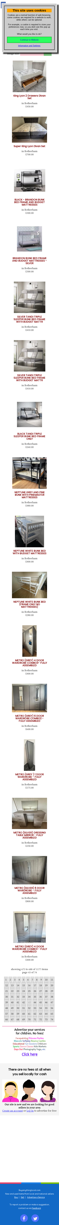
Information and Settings (29, 45)
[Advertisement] (29, 1148)
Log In (30, 1110)
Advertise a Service (36, 1197)
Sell (22, 1197)
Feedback (36, 1208)
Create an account (12, 1110)
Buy (16, 1197)
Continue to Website (29, 40)
